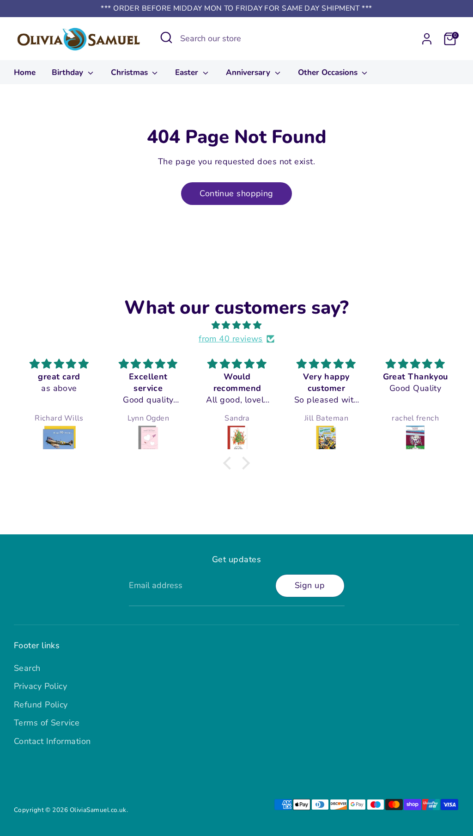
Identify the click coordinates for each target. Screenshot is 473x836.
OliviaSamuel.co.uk (98, 809)
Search (27, 668)
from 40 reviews (231, 338)
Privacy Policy (40, 686)
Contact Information (52, 741)
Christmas (130, 72)
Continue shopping (236, 193)
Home (25, 72)
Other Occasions (329, 72)
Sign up (310, 585)
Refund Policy (41, 704)
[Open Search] (166, 37)
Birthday (68, 72)
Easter (187, 72)
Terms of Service (46, 722)
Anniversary (249, 72)
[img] (236, 325)
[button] (229, 463)
